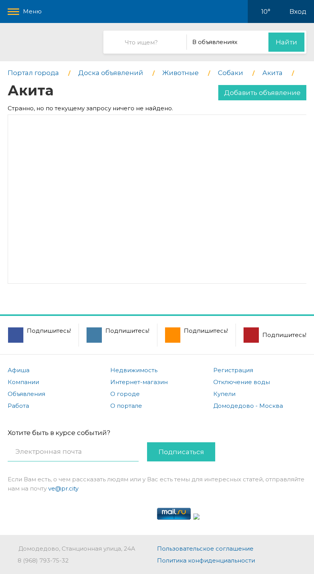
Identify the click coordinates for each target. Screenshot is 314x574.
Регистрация (233, 370)
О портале (126, 405)
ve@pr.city (63, 488)
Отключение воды (241, 382)
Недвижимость (133, 370)
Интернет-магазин (139, 382)
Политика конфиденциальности (206, 560)
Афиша (18, 370)
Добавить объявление (262, 92)
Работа (18, 405)
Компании (23, 382)
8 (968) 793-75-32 (43, 560)
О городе (125, 393)
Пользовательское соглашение (205, 548)
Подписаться (181, 452)
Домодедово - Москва (248, 405)
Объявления (26, 393)
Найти (286, 42)
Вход (297, 11)
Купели (224, 393)
